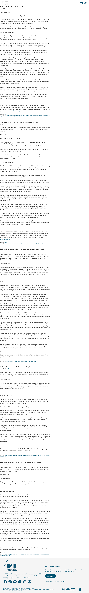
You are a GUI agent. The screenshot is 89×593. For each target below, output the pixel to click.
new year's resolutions (23, 554)
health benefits (17, 361)
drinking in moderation (34, 243)
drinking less (38, 115)
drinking (21, 243)
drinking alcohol (33, 115)
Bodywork (6, 114)
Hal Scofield (43, 115)
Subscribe (50, 576)
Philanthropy (73, 3)
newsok (15, 455)
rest (42, 455)
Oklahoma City (19, 455)
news (28, 554)
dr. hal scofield (22, 115)
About (48, 3)
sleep (3, 456)
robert (26, 361)
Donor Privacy (49, 581)
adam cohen (7, 115)
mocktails (48, 115)
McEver (12, 455)
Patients (63, 3)
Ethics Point (57, 581)
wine (5, 456)
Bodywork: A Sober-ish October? (11, 7)
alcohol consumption (16, 115)
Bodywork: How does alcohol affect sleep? (15, 367)
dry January (13, 554)
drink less (27, 115)
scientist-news (30, 361)
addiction (6, 361)
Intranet (63, 581)
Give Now (83, 3)
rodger (45, 455)
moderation (23, 361)
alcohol (10, 115)
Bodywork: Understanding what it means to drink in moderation (22, 249)
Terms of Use (41, 589)
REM (40, 455)
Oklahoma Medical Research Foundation (30, 455)
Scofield (35, 361)
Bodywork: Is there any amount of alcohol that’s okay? (19, 122)
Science (55, 3)
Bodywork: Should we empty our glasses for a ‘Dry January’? (21, 462)
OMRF (38, 455)
